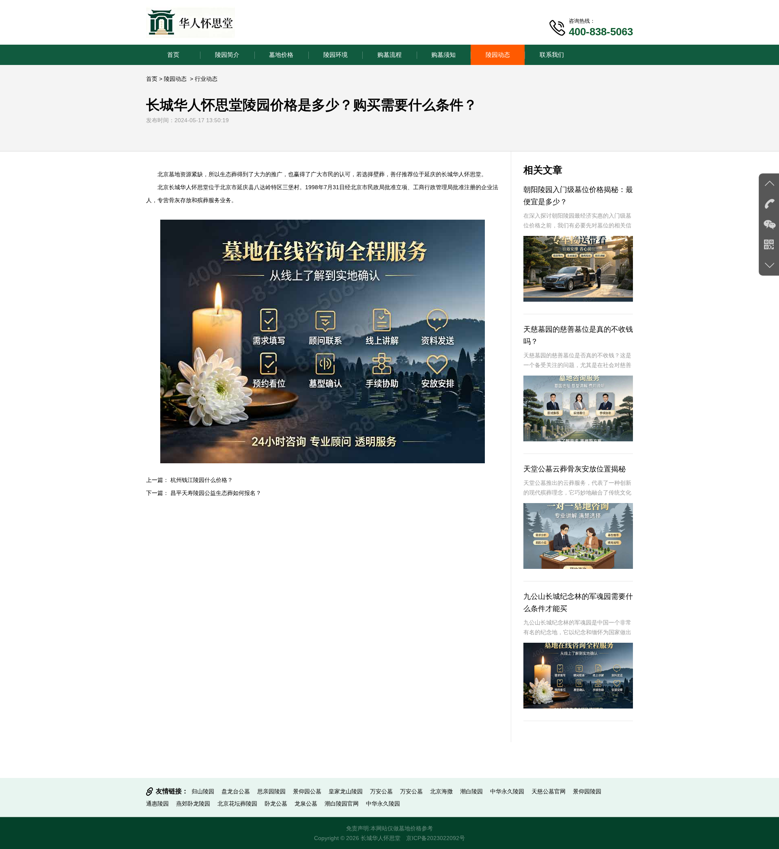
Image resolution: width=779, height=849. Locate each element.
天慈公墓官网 (549, 791)
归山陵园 (203, 791)
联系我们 (552, 54)
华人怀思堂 (467, 174)
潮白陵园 (471, 791)
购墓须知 (443, 54)
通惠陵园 (157, 803)
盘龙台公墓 (236, 791)
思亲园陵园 (271, 791)
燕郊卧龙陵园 (193, 803)
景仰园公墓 (307, 791)
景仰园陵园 (587, 791)
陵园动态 (498, 54)
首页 (173, 54)
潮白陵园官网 (342, 803)
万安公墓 (381, 791)
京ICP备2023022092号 (435, 838)
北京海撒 (441, 791)
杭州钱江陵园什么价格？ (201, 480)
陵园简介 (227, 54)
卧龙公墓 (276, 803)
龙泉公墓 (306, 803)
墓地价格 (281, 54)
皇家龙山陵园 (346, 791)
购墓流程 (389, 54)
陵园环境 (335, 54)
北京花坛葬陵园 (237, 803)
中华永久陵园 (507, 791)
